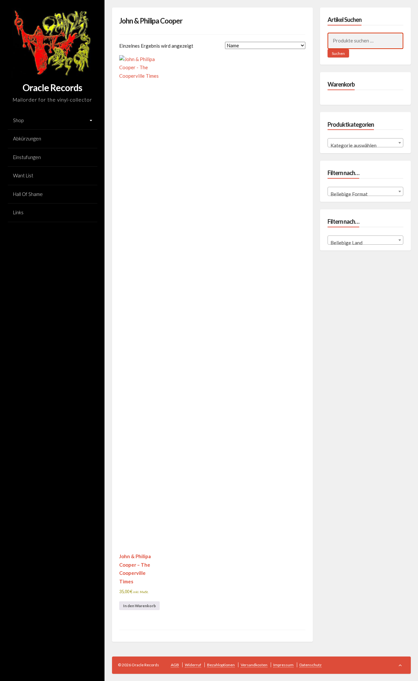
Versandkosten (254, 664)
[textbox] (365, 145)
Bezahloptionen (221, 664)
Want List (23, 175)
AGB (175, 664)
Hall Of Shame (28, 194)
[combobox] (366, 142)
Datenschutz (310, 664)
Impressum (283, 664)
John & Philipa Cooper (151, 20)
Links (18, 212)
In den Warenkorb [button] (139, 605)
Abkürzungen (27, 138)
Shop (18, 120)
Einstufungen (27, 157)
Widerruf (193, 664)
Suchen (338, 53)
